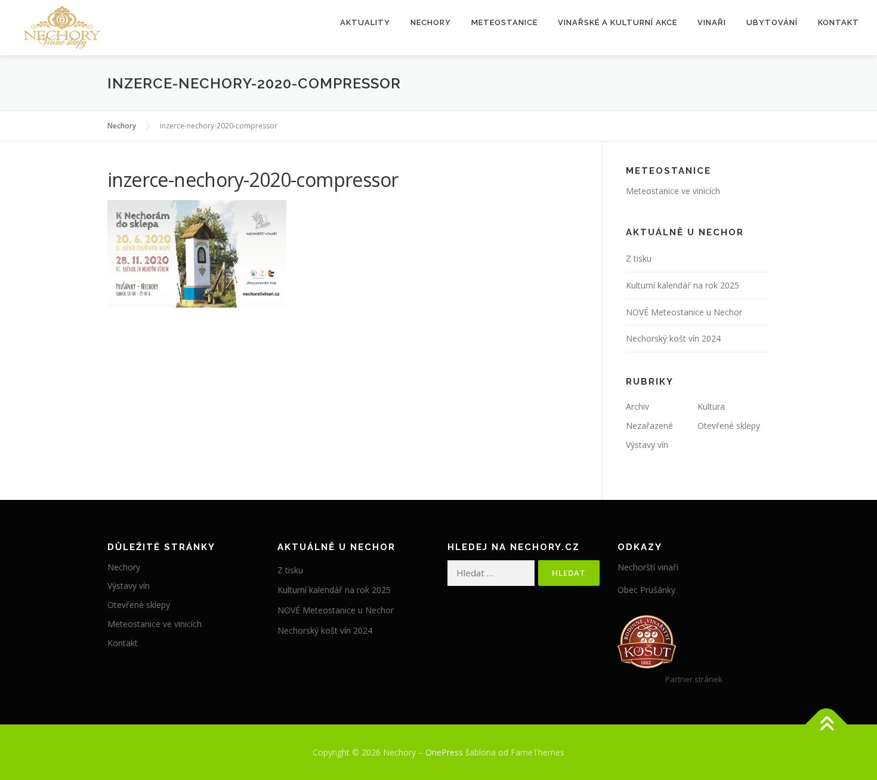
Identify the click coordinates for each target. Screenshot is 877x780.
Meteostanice (504, 22)
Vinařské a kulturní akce (617, 22)
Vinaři (711, 22)
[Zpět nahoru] (826, 724)
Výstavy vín (647, 444)
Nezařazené (649, 425)
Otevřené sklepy (728, 425)
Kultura (711, 406)
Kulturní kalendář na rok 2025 (682, 285)
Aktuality (365, 22)
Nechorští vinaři (647, 567)
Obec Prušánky (646, 589)
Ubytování (772, 22)
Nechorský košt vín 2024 (673, 338)
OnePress (444, 752)
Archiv (637, 406)
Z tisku (638, 258)
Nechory (430, 22)
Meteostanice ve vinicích (673, 190)
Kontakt (838, 22)
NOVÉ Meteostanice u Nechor (684, 312)
